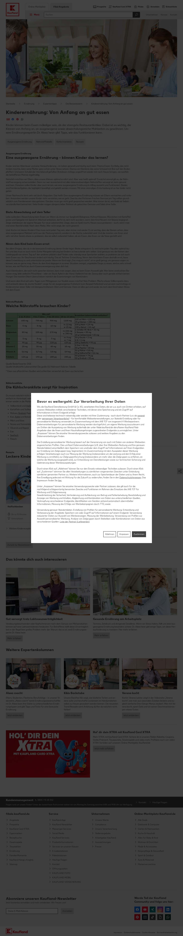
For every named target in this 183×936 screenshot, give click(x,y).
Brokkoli (22, 413)
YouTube (145, 909)
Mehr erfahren (14, 638)
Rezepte (80, 141)
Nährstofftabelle (44, 141)
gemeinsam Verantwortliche (55, 418)
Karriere (164, 15)
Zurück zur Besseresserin (19, 545)
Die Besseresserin (74, 103)
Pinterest (137, 917)
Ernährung (29, 103)
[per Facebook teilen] (13, 119)
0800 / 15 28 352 (45, 800)
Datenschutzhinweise (132, 932)
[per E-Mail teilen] (8, 119)
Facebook (137, 909)
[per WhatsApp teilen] (22, 119)
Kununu (145, 917)
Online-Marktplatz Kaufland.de (154, 813)
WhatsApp (168, 917)
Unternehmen (152, 15)
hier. (60, 480)
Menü (36, 14)
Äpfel (17, 417)
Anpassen (124, 534)
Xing (153, 909)
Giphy (160, 917)
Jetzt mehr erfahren (103, 748)
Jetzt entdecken (15, 715)
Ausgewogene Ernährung (19, 141)
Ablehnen (109, 534)
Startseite (10, 103)
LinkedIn (168, 909)
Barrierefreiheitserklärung (167, 932)
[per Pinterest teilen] (17, 119)
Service (53, 813)
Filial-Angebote (61, 6)
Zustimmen (139, 534)
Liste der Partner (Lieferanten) (74, 521)
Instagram (160, 909)
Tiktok (153, 917)
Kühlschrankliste (64, 141)
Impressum (118, 932)
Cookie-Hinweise (148, 932)
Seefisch (14, 435)
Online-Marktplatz (37, 6)
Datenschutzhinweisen (130, 477)
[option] (26, 493)
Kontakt (173, 15)
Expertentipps (50, 103)
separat (141, 415)
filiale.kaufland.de (18, 813)
